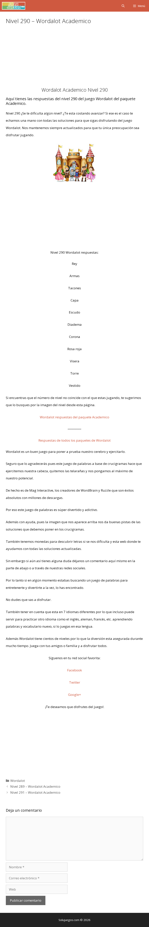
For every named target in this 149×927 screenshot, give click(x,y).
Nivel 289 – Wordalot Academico (35, 786)
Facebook (74, 670)
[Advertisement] (74, 58)
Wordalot (17, 780)
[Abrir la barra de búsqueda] (123, 6)
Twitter (74, 682)
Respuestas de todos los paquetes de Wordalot (74, 440)
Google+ (74, 694)
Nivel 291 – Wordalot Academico (35, 792)
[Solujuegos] (13, 6)
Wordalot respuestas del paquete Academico (74, 417)
